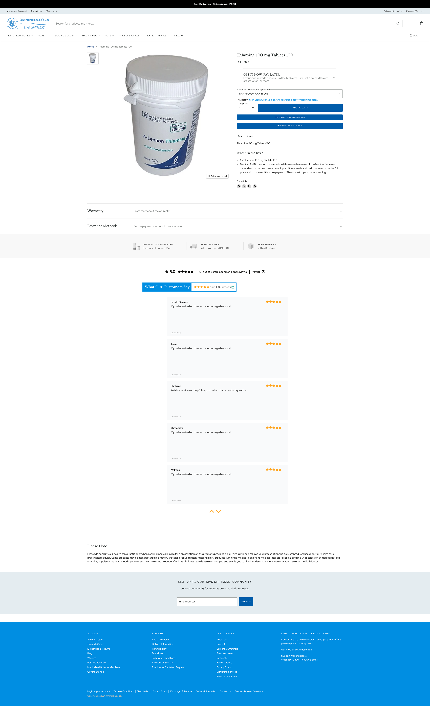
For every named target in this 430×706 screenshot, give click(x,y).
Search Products (160, 639)
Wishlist (91, 658)
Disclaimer (157, 653)
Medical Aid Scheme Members (103, 667)
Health (43, 36)
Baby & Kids (90, 36)
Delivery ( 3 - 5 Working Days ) (289, 117)
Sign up (246, 601)
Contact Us (225, 691)
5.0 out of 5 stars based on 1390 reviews (223, 271)
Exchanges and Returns (289, 126)
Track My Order (95, 644)
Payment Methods (414, 11)
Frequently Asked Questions (249, 691)
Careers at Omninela (227, 648)
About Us (221, 639)
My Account (51, 11)
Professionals (129, 36)
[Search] (398, 23)
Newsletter (222, 658)
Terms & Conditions (124, 691)
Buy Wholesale (224, 662)
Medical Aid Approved (17, 11)
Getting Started (95, 671)
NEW (177, 36)
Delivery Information (393, 11)
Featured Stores (19, 36)
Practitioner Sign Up (162, 662)
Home (90, 46)
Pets (108, 36)
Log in (416, 36)
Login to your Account (98, 691)
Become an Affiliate (227, 676)
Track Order (36, 11)
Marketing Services (227, 671)
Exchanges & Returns (98, 648)
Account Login (94, 639)
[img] (201, 287)
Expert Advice (157, 36)
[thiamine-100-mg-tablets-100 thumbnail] (92, 58)
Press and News (225, 653)
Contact (221, 644)
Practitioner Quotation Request (168, 667)
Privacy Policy (224, 667)
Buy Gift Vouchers (96, 662)
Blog (89, 653)
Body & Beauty (65, 36)
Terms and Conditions (163, 658)
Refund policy (159, 648)
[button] (211, 512)
